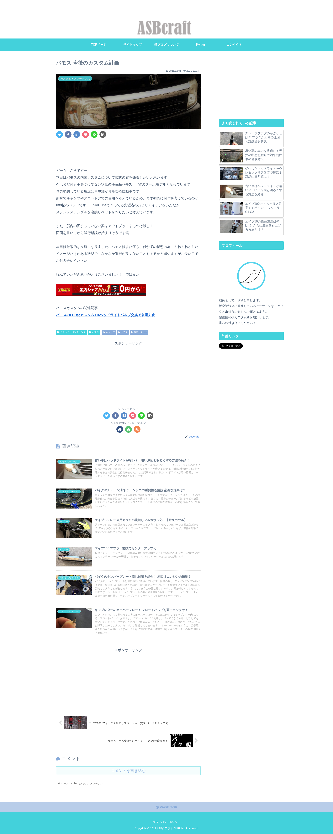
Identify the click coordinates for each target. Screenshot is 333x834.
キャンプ (110, 332)
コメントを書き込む (128, 771)
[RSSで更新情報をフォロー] (137, 429)
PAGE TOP (168, 807)
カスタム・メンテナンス (73, 332)
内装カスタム (140, 332)
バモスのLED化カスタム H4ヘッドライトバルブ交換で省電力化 (105, 315)
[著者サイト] (119, 429)
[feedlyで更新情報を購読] (128, 429)
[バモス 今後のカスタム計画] (76, 134)
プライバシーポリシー (166, 822)
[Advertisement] (128, 151)
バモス (95, 332)
